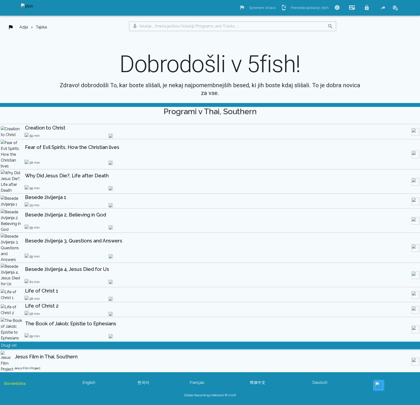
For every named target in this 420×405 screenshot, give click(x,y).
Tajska (41, 27)
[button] (135, 26)
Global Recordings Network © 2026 (210, 395)
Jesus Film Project (27, 368)
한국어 (143, 382)
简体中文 (257, 382)
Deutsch (319, 382)
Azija (23, 27)
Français (197, 382)
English (88, 382)
